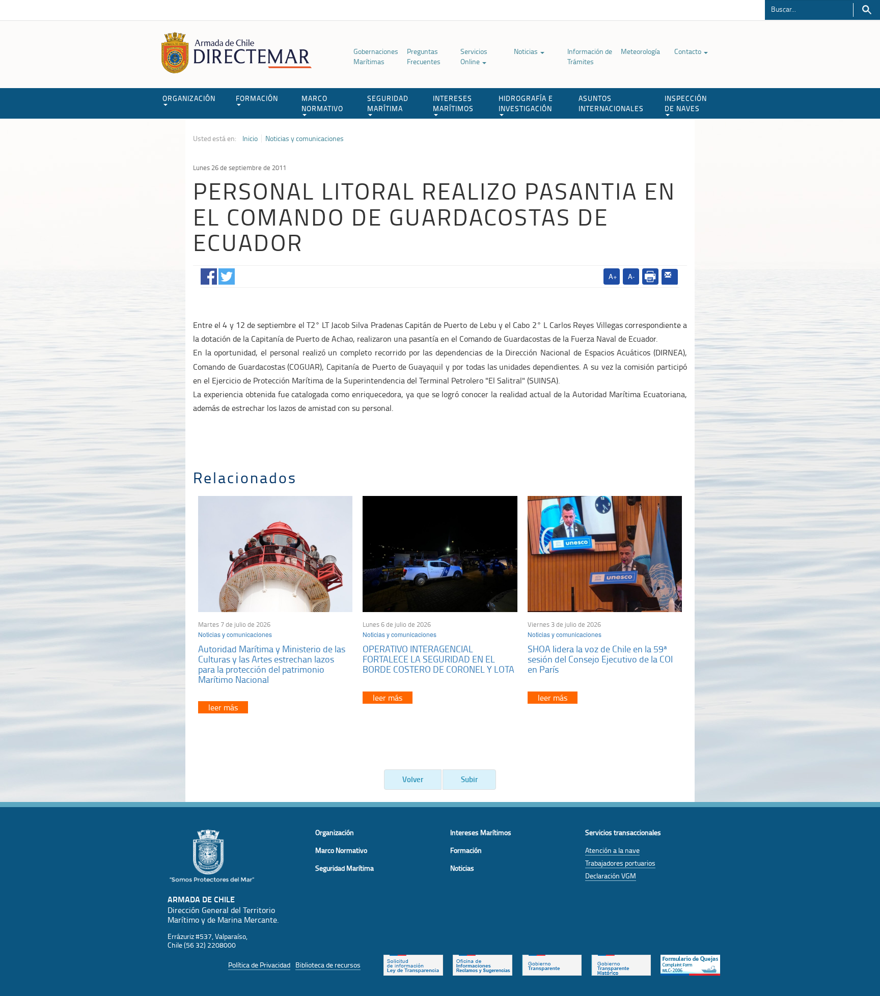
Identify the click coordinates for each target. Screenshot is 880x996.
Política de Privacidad (259, 965)
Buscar (866, 10)
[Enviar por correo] (670, 277)
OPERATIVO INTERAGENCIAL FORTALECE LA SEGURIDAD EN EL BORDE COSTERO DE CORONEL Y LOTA (438, 659)
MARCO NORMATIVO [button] (322, 103)
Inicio (250, 138)
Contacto (688, 51)
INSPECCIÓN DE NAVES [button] (686, 103)
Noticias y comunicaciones (304, 138)
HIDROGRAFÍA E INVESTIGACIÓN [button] (526, 103)
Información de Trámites (589, 56)
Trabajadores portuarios (620, 863)
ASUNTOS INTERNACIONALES (611, 103)
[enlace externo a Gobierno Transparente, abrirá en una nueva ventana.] (552, 964)
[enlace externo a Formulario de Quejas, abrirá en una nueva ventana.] (690, 964)
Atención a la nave (612, 850)
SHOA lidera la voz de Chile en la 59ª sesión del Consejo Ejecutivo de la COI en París (600, 659)
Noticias (526, 51)
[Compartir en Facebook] (209, 275)
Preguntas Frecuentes (424, 56)
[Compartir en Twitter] (226, 275)
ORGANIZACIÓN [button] (188, 98)
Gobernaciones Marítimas (375, 56)
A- (631, 276)
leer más (223, 707)
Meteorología (640, 51)
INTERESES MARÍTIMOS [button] (453, 103)
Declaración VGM (610, 875)
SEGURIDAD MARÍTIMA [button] (387, 103)
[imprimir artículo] (650, 276)
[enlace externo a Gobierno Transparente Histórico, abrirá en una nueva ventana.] (621, 964)
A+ (613, 276)
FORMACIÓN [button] (257, 98)
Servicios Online (473, 56)
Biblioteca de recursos (328, 965)
